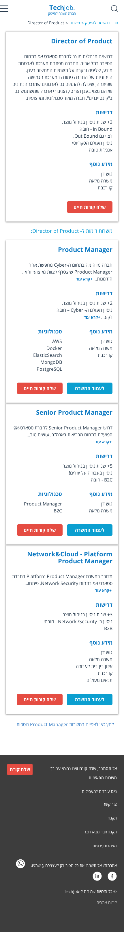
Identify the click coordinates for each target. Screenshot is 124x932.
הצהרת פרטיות (104, 845)
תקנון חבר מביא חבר (100, 832)
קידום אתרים (107, 902)
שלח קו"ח (20, 769)
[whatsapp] (20, 865)
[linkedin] (97, 878)
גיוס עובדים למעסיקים (99, 791)
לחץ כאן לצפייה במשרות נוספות (65, 724)
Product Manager (85, 249)
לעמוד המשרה (89, 388)
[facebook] (112, 878)
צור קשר (110, 804)
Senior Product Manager (74, 412)
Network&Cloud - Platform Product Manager (69, 557)
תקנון (112, 818)
